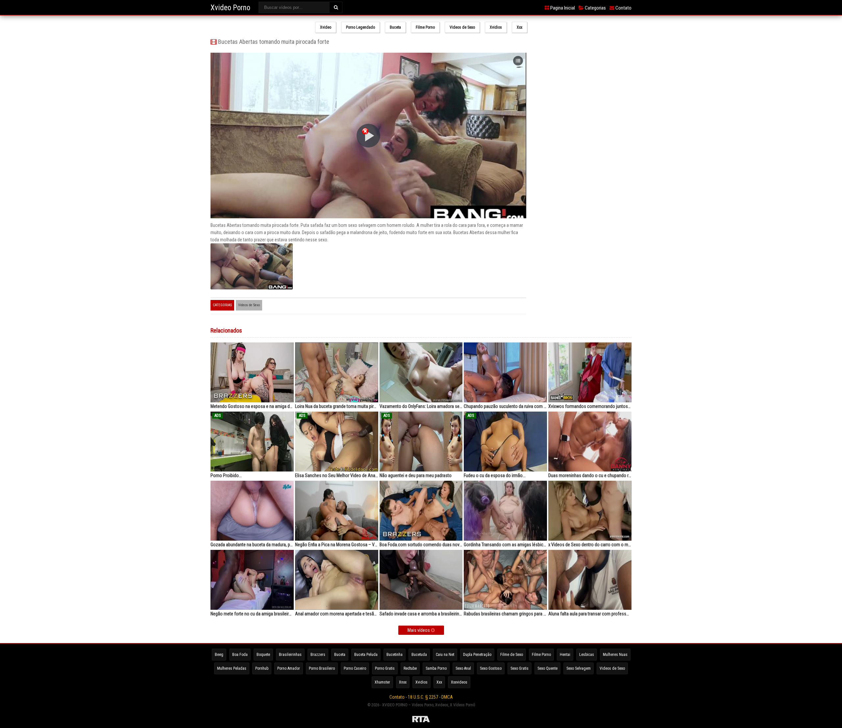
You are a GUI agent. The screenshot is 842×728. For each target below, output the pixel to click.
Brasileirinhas (290, 654)
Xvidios (496, 27)
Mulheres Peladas (231, 668)
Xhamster (382, 682)
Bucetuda (419, 654)
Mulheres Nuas (615, 654)
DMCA (447, 697)
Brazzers (317, 654)
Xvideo (325, 27)
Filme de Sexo (511, 654)
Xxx (519, 27)
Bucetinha (394, 654)
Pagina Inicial (562, 8)
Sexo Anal (463, 668)
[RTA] (421, 720)
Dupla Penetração (477, 654)
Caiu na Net (445, 654)
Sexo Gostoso (491, 668)
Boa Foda (240, 654)
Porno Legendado (360, 27)
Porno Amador (288, 668)
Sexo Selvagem (578, 668)
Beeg (219, 654)
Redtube (410, 668)
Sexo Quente (547, 668)
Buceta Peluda (366, 654)
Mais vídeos (419, 630)
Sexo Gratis (519, 668)
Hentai (565, 654)
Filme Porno (425, 27)
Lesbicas (586, 654)
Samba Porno (436, 668)
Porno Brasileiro (322, 668)
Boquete (263, 654)
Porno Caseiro (355, 668)
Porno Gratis (385, 668)
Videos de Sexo (462, 27)
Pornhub (261, 668)
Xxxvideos (459, 682)
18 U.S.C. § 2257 (423, 697)
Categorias (595, 8)
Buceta (395, 27)
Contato (623, 8)
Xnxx (403, 682)
